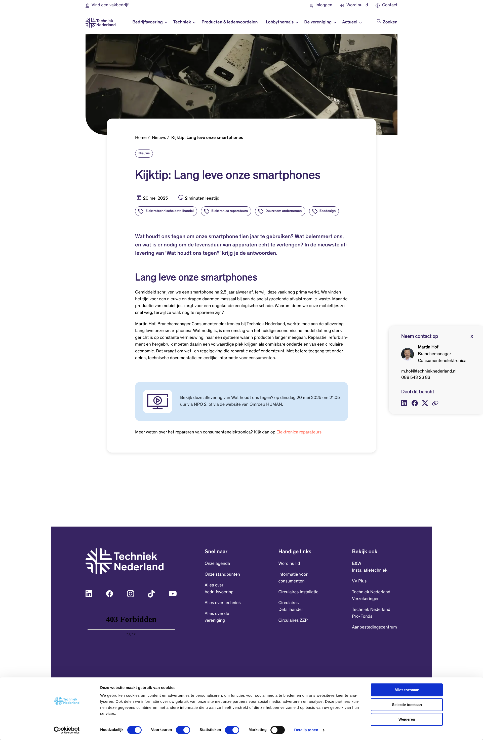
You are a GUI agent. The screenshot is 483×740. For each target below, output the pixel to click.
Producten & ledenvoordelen (230, 22)
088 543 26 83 (415, 378)
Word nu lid (289, 564)
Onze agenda (217, 564)
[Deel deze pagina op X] (425, 403)
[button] (107, 5)
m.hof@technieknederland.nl (429, 371)
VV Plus (359, 581)
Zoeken (390, 22)
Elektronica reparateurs (299, 432)
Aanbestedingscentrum (374, 627)
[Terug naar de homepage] (100, 23)
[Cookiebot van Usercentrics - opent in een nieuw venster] (67, 730)
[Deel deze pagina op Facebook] (415, 403)
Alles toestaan (406, 690)
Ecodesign (327, 211)
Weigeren (406, 719)
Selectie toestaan (407, 704)
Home (141, 138)
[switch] (183, 730)
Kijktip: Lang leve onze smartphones (207, 138)
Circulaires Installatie (298, 592)
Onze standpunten (222, 574)
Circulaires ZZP (293, 620)
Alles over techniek (223, 603)
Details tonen (306, 730)
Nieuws (159, 138)
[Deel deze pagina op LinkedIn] (404, 403)
